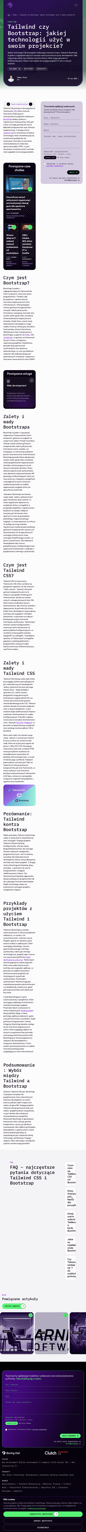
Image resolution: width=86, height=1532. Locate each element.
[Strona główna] (9, 15)
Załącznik (56, 151)
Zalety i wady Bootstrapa (19, 104)
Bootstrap (28, 69)
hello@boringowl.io (71, 180)
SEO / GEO (70, 1462)
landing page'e (27, 1010)
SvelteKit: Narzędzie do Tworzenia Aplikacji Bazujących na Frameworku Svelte (16, 1337)
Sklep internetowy (15, 1475)
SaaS (71, 1475)
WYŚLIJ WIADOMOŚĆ (69, 1436)
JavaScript (41, 69)
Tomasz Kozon (22, 77)
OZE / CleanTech (60, 1487)
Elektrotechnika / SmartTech (36, 1487)
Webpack (28, 722)
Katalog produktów (59, 1475)
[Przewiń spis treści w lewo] (8, 104)
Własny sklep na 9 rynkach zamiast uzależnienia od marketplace (12, 244)
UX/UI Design (57, 1462)
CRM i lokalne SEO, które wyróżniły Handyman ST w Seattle (27, 244)
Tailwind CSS (15, 69)
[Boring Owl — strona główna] (10, 5)
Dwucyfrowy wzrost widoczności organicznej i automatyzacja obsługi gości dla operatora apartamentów (18, 203)
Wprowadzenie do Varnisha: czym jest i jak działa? (49, 1337)
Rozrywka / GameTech (12, 1491)
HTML (27, 335)
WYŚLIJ (72, 172)
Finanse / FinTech (62, 1484)
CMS (3, 1475)
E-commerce (44, 1462)
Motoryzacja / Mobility (40, 1484)
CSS (15, 111)
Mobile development (28, 1462)
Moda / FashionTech (11, 1487)
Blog (14, 15)
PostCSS (19, 722)
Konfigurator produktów (37, 1475)
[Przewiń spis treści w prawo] (30, 104)
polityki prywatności (55, 166)
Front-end (12, 22)
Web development (10, 1462)
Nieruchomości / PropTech (14, 1484)
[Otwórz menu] (76, 5)
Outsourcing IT (9, 1466)
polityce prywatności (37, 1508)
